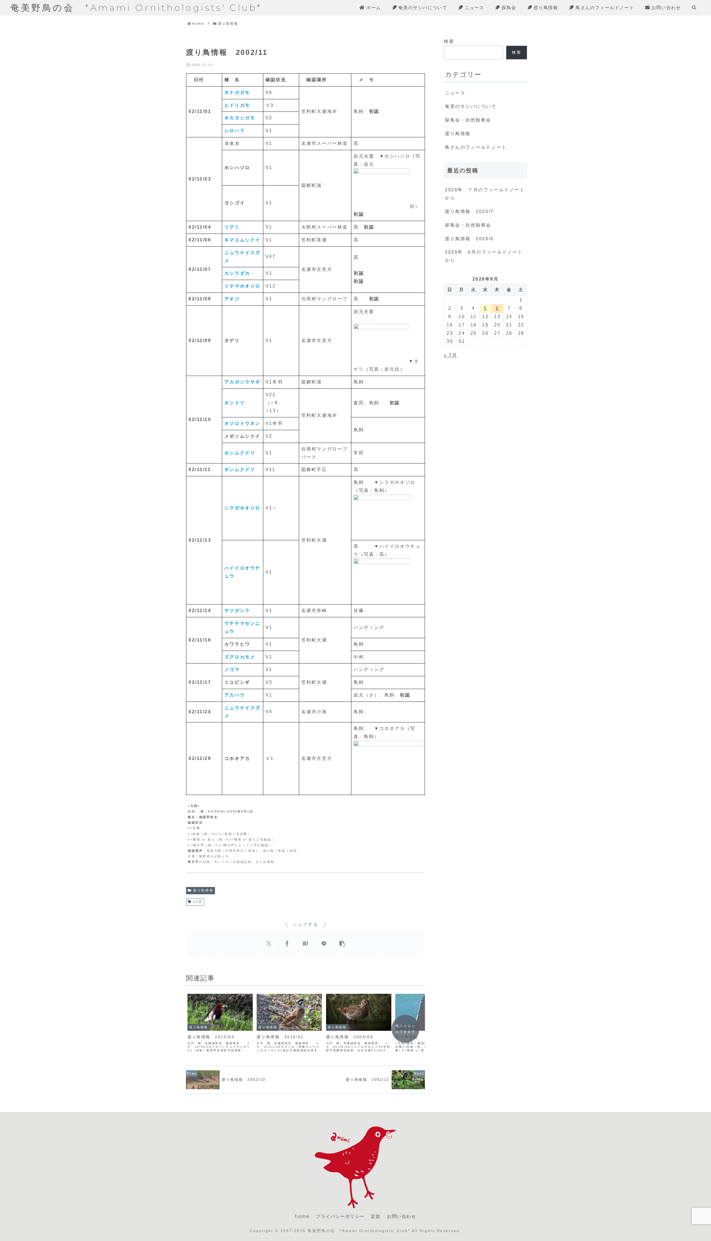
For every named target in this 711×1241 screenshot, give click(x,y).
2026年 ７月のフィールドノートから (485, 193)
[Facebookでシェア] (287, 943)
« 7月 (450, 355)
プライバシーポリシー (340, 1216)
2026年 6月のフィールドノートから (484, 256)
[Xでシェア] (268, 943)
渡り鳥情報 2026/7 (469, 211)
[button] (342, 943)
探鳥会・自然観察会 (468, 225)
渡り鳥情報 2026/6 (469, 238)
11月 (197, 902)
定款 (375, 1216)
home (302, 1216)
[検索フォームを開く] (694, 7)
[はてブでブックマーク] (305, 943)
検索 (449, 41)
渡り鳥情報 (203, 890)
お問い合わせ (401, 1216)
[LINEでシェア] (323, 943)
